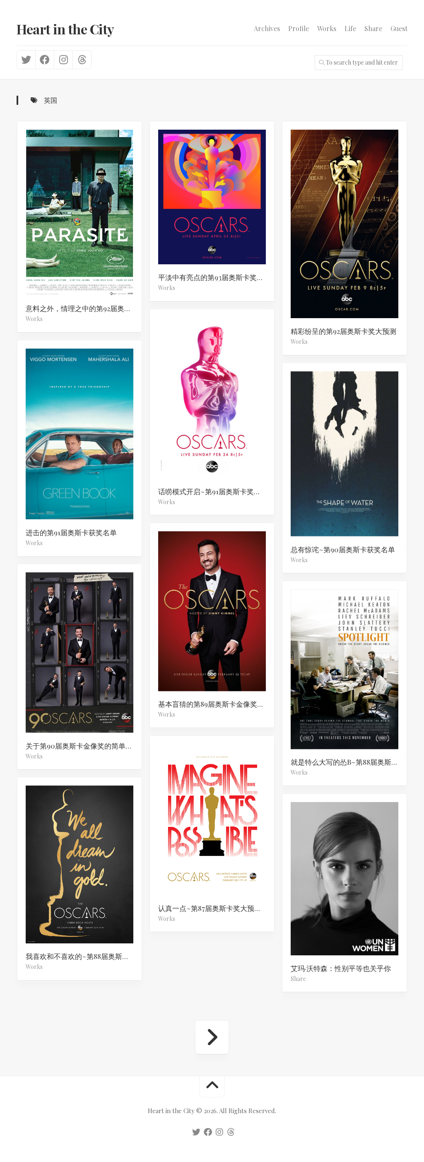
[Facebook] (44, 60)
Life (350, 28)
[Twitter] (26, 60)
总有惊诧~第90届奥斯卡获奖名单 (343, 548)
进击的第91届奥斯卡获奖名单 (71, 532)
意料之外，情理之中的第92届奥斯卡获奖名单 (84, 308)
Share (373, 28)
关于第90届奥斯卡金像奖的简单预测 (83, 745)
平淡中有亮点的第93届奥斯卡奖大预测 (216, 277)
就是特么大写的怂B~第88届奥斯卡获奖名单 (349, 761)
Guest (398, 28)
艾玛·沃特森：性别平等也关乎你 (341, 968)
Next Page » (212, 1037)
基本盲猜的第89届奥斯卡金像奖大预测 (216, 703)
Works (326, 28)
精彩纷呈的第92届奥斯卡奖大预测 (343, 331)
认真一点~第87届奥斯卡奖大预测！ (213, 908)
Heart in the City (65, 29)
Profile (298, 28)
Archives (267, 28)
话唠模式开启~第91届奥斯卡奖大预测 (216, 490)
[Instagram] (63, 60)
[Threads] (81, 60)
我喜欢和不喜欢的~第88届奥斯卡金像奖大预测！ (84, 956)
